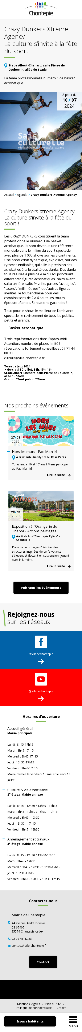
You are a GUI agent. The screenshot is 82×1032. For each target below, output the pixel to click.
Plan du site (53, 1004)
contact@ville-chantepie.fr (29, 946)
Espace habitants (30, 1021)
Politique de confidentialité (34, 1008)
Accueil (9, 195)
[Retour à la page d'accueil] (41, 15)
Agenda (22, 195)
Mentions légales (28, 1004)
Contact (43, 962)
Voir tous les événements (41, 587)
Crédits (61, 1008)
